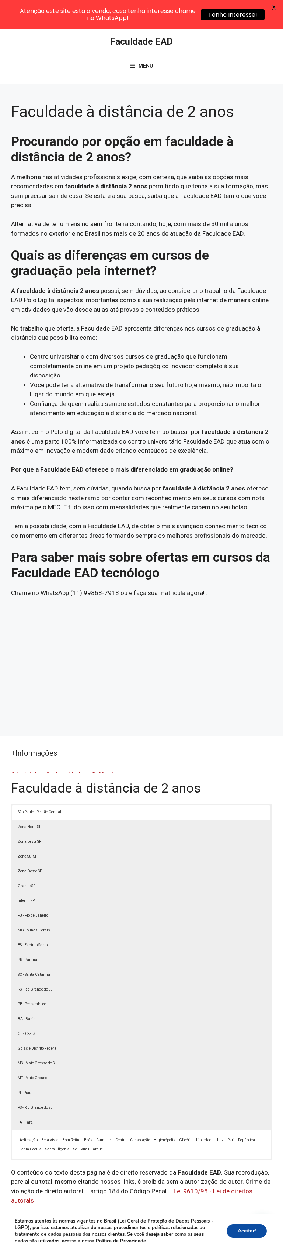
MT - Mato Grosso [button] (32, 1078)
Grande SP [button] (26, 886)
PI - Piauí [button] (25, 1093)
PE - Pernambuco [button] (32, 1004)
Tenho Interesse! (232, 14)
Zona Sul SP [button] (27, 856)
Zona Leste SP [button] (29, 842)
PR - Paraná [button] (27, 960)
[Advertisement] (141, 662)
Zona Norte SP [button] (29, 827)
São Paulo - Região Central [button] (39, 812)
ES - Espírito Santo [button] (33, 945)
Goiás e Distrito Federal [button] (37, 1048)
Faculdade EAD (141, 41)
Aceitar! (247, 1230)
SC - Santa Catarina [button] (34, 974)
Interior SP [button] (26, 901)
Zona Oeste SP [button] (30, 871)
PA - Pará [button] (25, 1122)
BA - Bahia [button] (27, 1019)
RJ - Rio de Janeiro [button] (33, 915)
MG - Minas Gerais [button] (34, 930)
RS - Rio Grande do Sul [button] (36, 989)
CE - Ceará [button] (26, 1034)
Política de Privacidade (121, 1241)
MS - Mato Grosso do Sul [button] (38, 1063)
